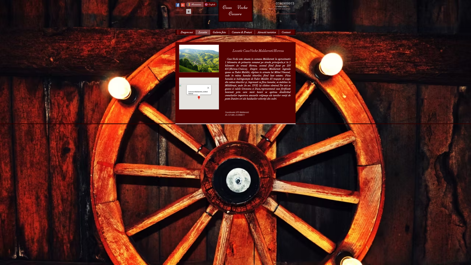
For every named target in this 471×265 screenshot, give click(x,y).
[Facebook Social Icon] (177, 5)
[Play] (188, 11)
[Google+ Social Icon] (183, 5)
